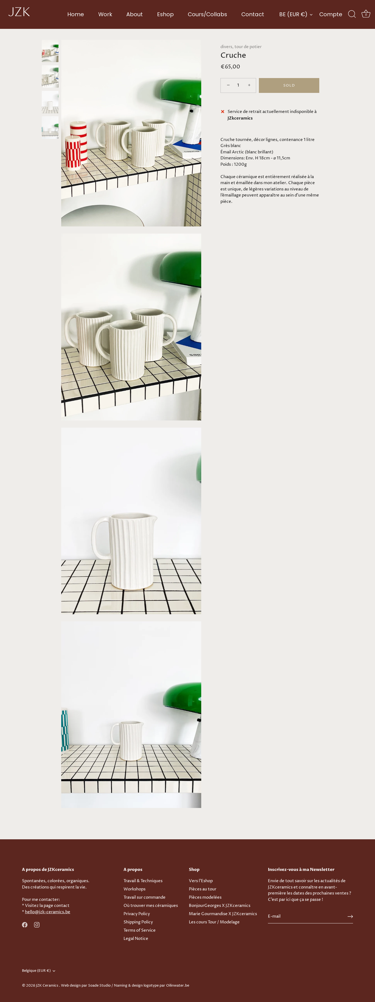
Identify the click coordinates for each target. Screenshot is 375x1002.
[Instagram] (37, 925)
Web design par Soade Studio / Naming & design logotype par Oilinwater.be (125, 985)
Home (75, 14)
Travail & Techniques (143, 881)
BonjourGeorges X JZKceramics (219, 906)
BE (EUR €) (293, 14)
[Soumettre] (350, 916)
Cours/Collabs (207, 14)
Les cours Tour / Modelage (214, 922)
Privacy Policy (137, 914)
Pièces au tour (202, 889)
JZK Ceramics (47, 985)
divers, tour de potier (241, 47)
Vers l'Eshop (201, 881)
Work (105, 14)
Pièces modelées (205, 897)
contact (61, 906)
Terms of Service (140, 930)
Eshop (165, 14)
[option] (50, 52)
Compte (330, 14)
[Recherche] (352, 14)
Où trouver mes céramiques (151, 906)
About (134, 14)
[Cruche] (50, 51)
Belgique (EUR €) (36, 971)
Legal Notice (136, 939)
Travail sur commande (145, 897)
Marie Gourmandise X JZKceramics (223, 914)
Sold (289, 85)
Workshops (134, 889)
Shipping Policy (138, 922)
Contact (252, 14)
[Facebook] (24, 925)
